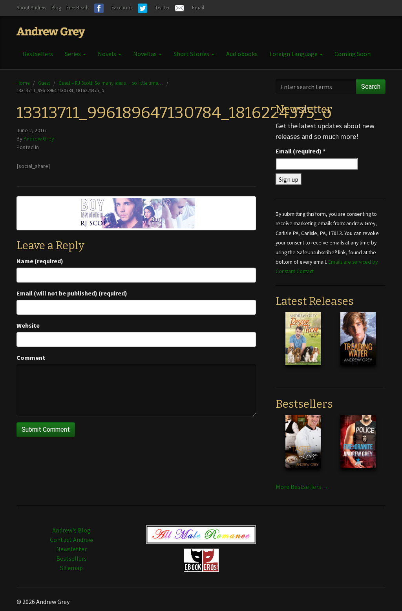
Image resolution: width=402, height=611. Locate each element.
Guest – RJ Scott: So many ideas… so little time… (110, 83)
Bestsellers (37, 54)
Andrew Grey (39, 138)
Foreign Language (294, 54)
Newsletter (71, 549)
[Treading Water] (358, 344)
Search (370, 86)
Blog (56, 7)
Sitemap (71, 568)
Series (73, 54)
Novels (107, 54)
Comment (30, 357)
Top (383, 592)
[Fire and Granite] (358, 448)
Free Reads (77, 7)
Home (22, 83)
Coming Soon (352, 54)
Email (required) (300, 151)
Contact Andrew (71, 540)
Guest (44, 83)
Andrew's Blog (71, 530)
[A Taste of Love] (303, 448)
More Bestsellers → (302, 487)
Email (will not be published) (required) (71, 293)
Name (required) (39, 261)
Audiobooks (242, 54)
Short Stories (192, 54)
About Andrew (31, 7)
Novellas (145, 54)
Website (28, 325)
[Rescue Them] (303, 344)
